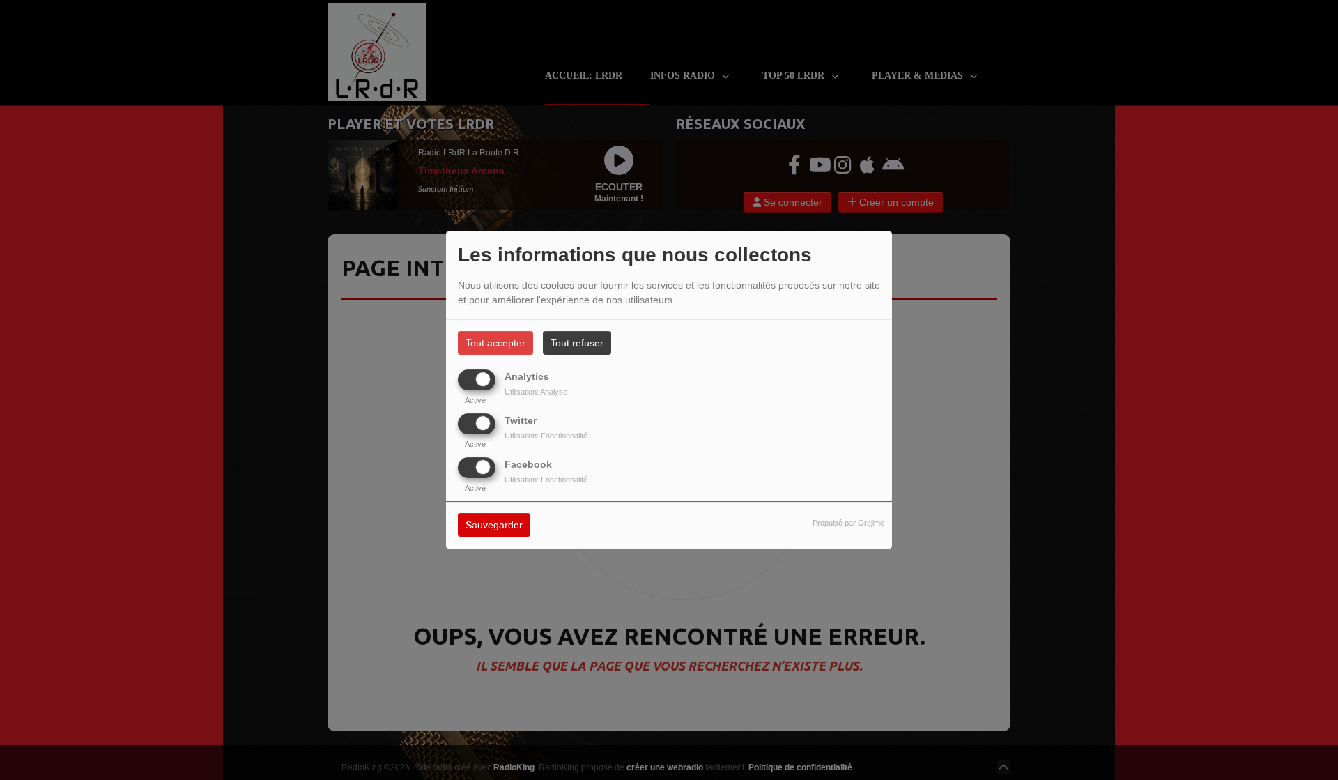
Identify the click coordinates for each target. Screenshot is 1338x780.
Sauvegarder (494, 525)
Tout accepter (495, 343)
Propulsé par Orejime (848, 523)
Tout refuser (577, 343)
